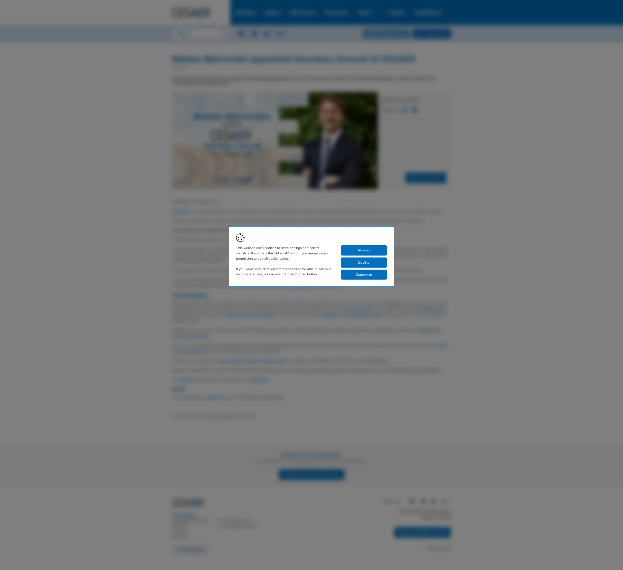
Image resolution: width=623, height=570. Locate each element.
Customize (364, 274)
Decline (364, 262)
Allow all (364, 250)
